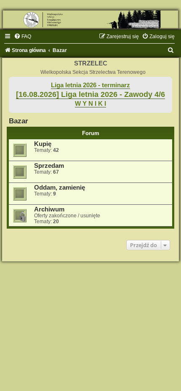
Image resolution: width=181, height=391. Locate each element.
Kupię (42, 144)
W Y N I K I (90, 103)
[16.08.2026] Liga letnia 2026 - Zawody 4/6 (90, 94)
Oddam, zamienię (59, 187)
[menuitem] (22, 36)
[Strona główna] (90, 19)
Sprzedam (49, 165)
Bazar (18, 121)
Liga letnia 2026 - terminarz (90, 85)
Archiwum (49, 209)
